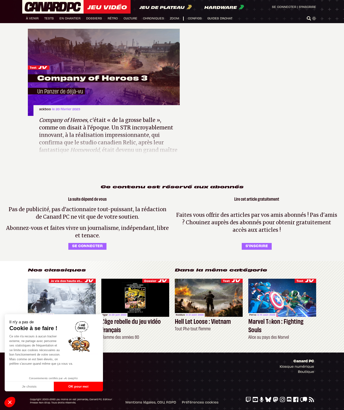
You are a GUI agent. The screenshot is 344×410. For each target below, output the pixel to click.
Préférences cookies (200, 402)
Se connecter (284, 6)
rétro (113, 18)
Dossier (150, 281)
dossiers (94, 18)
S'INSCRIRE (256, 245)
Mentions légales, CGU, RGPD (150, 402)
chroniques (153, 18)
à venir (32, 18)
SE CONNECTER (87, 245)
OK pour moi (78, 386)
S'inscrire (307, 6)
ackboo (45, 109)
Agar (105, 314)
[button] (9, 402)
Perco (252, 314)
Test (33, 67)
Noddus (180, 314)
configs (195, 18)
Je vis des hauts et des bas (72, 281)
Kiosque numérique (297, 366)
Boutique (306, 371)
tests (49, 18)
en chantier (70, 18)
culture (130, 18)
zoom (174, 18)
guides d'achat (219, 18)
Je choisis (29, 386)
